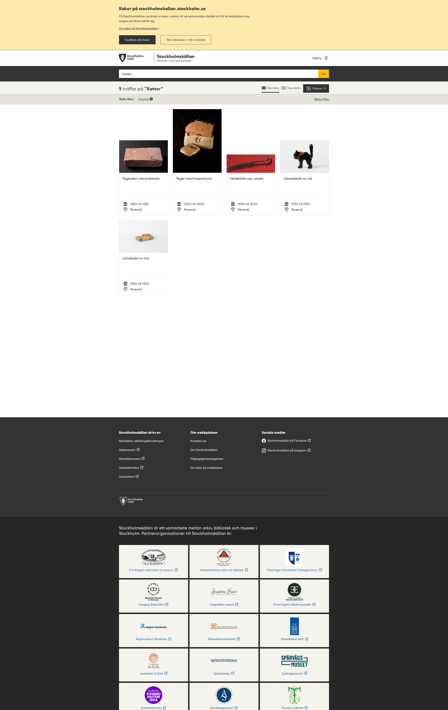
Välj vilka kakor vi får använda (185, 40)
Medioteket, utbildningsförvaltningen (141, 441)
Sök (323, 74)
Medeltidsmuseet (129, 458)
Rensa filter (321, 99)
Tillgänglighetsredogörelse (206, 458)
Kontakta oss (198, 441)
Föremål (143, 99)
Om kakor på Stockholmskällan (138, 28)
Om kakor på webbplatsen (206, 467)
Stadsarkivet (126, 476)
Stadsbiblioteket (129, 467)
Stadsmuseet (127, 449)
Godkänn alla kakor (137, 40)
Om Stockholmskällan (204, 449)
